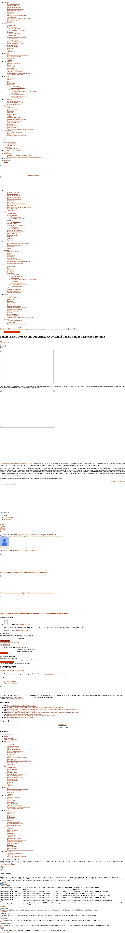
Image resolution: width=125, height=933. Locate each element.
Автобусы (10, 107)
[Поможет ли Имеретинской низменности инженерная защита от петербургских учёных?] (11, 610)
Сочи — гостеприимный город (17, 15)
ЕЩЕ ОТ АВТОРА (30, 550)
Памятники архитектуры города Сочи (19, 155)
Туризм (9, 50)
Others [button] (2, 927)
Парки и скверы (16, 28)
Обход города (11, 114)
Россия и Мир (8, 99)
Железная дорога (12, 109)
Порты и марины (12, 126)
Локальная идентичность (15, 74)
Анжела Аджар (5, 342)
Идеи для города (12, 148)
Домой (2, 329)
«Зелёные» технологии (14, 132)
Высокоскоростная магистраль (16, 119)
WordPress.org (8, 741)
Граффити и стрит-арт (18, 30)
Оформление (15, 89)
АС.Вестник (11, 145)
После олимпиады (16, 98)
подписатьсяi (49, 674)
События (6, 2)
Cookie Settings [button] (4, 864)
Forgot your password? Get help (9, 642)
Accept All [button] (13, 864)
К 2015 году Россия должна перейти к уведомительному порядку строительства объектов (35, 707)
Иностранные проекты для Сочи (17, 55)
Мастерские (11, 66)
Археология (11, 78)
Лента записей (8, 738)
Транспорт (7, 106)
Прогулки (10, 81)
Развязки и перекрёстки (14, 121)
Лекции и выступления (14, 71)
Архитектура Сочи (9, 142)
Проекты (6, 53)
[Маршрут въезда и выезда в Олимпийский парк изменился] (11, 569)
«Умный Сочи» (12, 35)
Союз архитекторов (13, 63)
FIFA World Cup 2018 (13, 20)
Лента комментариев (10, 739)
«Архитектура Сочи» (118, 481)
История (6, 76)
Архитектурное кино (13, 101)
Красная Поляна (9, 517)
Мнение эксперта (12, 70)
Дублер (9, 116)
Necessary (5, 884)
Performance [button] (3, 911)
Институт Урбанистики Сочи (16, 135)
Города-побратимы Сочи (15, 102)
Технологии (7, 130)
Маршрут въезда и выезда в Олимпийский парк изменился (23, 572)
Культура (10, 32)
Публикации (11, 83)
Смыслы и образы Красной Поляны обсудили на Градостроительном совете (31, 715)
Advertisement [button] (4, 922)
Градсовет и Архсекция (14, 42)
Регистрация (8, 735)
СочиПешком (11, 17)
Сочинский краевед (10, 681)
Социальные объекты (17, 94)
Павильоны (14, 93)
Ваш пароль (20, 638)
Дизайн (9, 60)
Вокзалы (10, 112)
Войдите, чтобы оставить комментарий (16, 630)
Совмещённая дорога (14, 117)
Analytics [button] (2, 917)
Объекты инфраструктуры (19, 96)
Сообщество (7, 61)
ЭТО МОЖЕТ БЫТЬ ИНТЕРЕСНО (12, 550)
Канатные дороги (12, 127)
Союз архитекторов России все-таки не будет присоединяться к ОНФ (34, 534)
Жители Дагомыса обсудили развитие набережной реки (24, 714)
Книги (9, 79)
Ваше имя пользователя (24, 637)
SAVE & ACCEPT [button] (5, 932)
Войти (6, 736)
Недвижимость (12, 45)
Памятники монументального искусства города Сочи (24, 157)
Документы (14, 40)
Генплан (6, 152)
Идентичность (15, 33)
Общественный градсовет (15, 43)
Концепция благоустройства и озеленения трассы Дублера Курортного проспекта (37, 536)
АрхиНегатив (11, 25)
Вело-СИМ (10, 111)
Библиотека (7, 147)
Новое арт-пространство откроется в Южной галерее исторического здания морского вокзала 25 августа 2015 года (43, 712)
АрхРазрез (10, 14)
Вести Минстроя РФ (13, 7)
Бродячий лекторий (13, 4)
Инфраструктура (12, 46)
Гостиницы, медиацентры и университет (24, 91)
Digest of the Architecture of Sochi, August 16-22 (21, 706)
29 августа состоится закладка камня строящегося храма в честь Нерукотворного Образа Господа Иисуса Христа (42, 709)
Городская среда (12, 27)
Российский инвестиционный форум (19, 18)
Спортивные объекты (18, 88)
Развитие (10, 48)
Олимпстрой (8, 519)
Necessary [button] (3, 882)
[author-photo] (4, 545)
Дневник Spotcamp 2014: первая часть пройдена (22, 711)
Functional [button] (3, 906)
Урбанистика (11, 134)
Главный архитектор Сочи (12, 150)
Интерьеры (10, 58)
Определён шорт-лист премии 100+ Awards (20, 717)
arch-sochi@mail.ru (17, 698)
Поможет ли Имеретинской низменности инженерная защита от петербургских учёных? (35, 613)
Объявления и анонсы (14, 10)
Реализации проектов (14, 56)
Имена (9, 65)
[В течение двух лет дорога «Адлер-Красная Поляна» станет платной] (11, 589)
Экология (10, 51)
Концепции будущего (14, 104)
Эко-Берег (10, 22)
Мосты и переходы (13, 122)
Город (5, 23)
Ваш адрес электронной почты (26, 649)
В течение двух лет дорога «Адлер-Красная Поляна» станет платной (27, 593)
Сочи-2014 (10, 84)
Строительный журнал (11, 683)
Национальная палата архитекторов (18, 73)
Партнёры (7, 160)
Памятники (7, 153)
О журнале (7, 158)
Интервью (10, 68)
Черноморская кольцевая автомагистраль (20, 129)
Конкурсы (10, 12)
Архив (6, 162)
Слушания (14, 38)
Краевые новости (12, 5)
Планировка (15, 86)
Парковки (10, 124)
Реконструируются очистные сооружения (16, 463)
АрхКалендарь (11, 144)
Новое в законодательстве (15, 9)
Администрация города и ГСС (16, 37)
